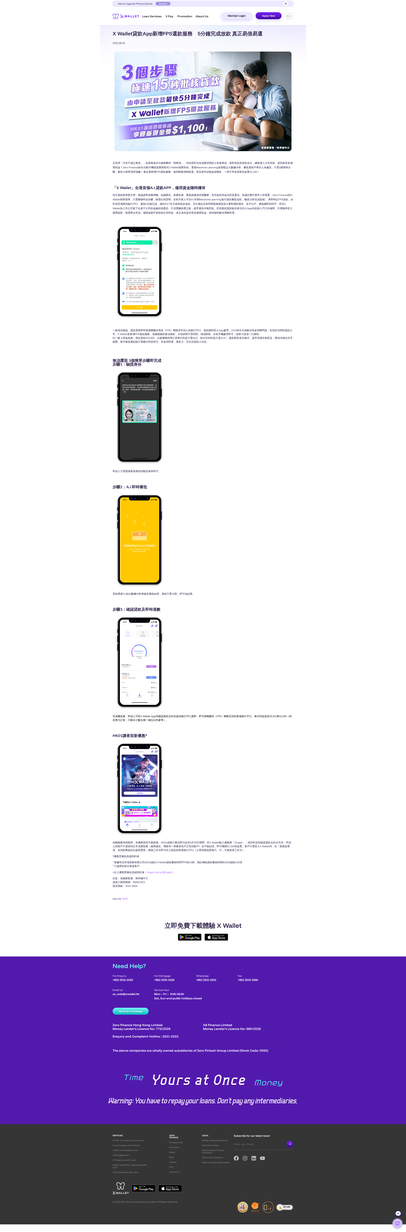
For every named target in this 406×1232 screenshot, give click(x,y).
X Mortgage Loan (121, 1155)
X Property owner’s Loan (124, 1160)
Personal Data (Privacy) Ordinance (213, 1151)
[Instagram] (246, 1158)
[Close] (285, 3)
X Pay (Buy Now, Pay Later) (125, 1172)
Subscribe (289, 1144)
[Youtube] (264, 1158)
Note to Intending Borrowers (216, 1162)
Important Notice (210, 1145)
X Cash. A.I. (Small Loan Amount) (128, 1140)
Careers (173, 1162)
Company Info (176, 1142)
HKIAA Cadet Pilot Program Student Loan (130, 1166)
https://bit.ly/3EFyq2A (160, 872)
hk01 (125, 898)
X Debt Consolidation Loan (125, 1150)
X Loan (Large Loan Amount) (126, 1145)
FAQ (171, 1167)
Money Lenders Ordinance (214, 1140)
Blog (171, 1157)
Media (172, 1152)
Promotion (174, 1147)
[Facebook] (238, 1158)
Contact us (174, 1172)
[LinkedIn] (255, 1158)
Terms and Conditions (212, 1157)
